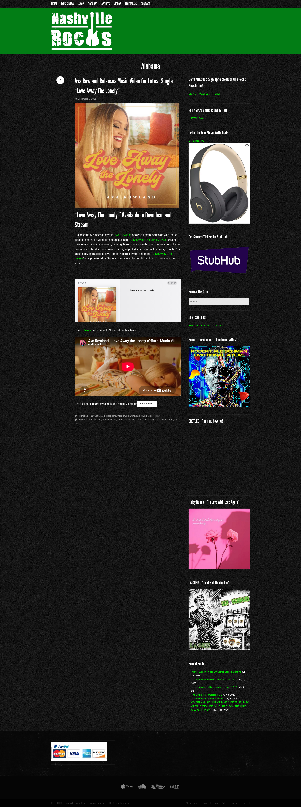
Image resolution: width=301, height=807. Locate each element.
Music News (67, 4)
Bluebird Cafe (109, 419)
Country (98, 416)
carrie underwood (125, 419)
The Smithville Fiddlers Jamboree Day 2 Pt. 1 (214, 687)
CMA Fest (141, 419)
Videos (117, 4)
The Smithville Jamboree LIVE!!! (207, 698)
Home (54, 4)
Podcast (92, 4)
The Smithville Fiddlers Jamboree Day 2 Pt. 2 (214, 679)
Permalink (83, 416)
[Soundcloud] (142, 787)
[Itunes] (127, 787)
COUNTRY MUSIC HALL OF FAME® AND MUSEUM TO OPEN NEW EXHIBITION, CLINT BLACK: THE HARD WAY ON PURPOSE (220, 706)
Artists (105, 4)
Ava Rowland (123, 234)
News (158, 416)
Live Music (131, 4)
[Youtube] (174, 787)
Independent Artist (112, 416)
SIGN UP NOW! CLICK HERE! (204, 93)
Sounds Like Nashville (158, 419)
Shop (81, 4)
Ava (163, 239)
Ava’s (87, 330)
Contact (145, 4)
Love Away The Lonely (145, 239)
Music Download (131, 416)
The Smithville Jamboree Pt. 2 (206, 695)
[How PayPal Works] (79, 760)
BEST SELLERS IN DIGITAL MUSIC (207, 325)
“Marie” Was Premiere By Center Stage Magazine (216, 672)
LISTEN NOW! (196, 118)
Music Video (147, 416)
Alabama (82, 419)
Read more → (147, 403)
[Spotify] (158, 787)
